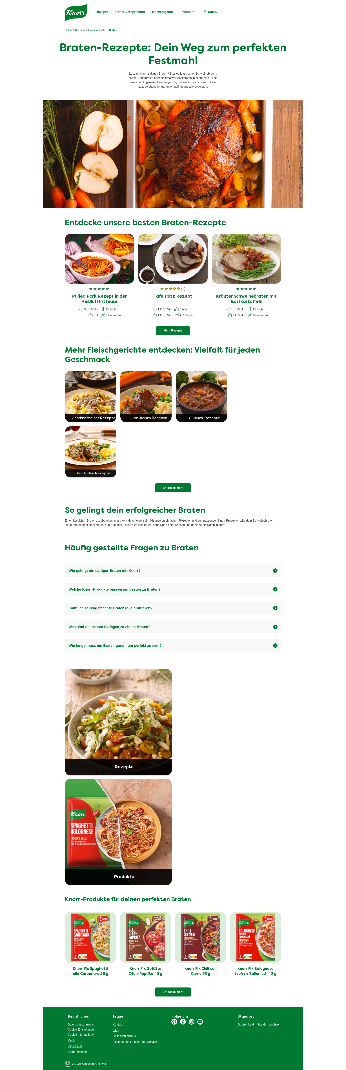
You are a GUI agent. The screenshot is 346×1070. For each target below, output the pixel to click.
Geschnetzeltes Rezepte (93, 418)
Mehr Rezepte (173, 330)
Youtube (200, 1022)
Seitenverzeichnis (124, 1036)
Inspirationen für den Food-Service (135, 1041)
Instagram (191, 1022)
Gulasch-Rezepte (204, 418)
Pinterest (174, 1022)
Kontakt (118, 1024)
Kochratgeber (162, 12)
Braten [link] (113, 29)
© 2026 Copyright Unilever (89, 1063)
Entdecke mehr (173, 991)
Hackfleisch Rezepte (149, 418)
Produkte (187, 12)
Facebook (183, 1022)
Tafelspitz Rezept (173, 297)
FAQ (116, 1030)
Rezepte (102, 12)
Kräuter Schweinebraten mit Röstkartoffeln (246, 299)
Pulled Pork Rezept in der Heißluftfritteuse (99, 299)
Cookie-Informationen (81, 1034)
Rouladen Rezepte (93, 473)
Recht (71, 1040)
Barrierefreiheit (77, 1051)
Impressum (75, 1046)
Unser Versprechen (130, 12)
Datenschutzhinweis (81, 1024)
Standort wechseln (269, 1024)
